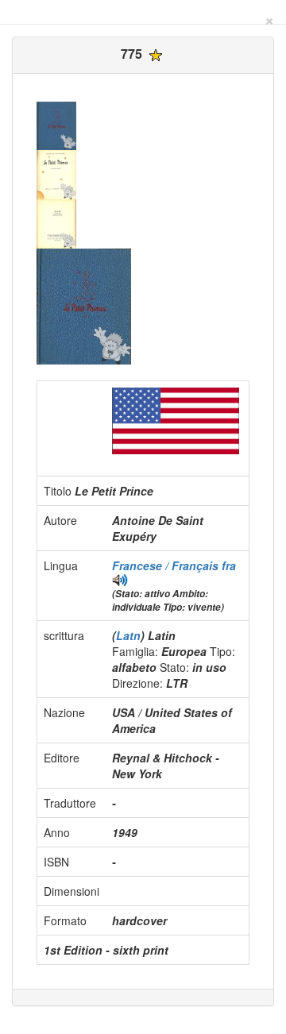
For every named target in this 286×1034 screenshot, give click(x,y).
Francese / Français (167, 565)
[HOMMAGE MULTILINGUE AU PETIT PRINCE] (120, 578)
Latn (128, 635)
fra (229, 565)
